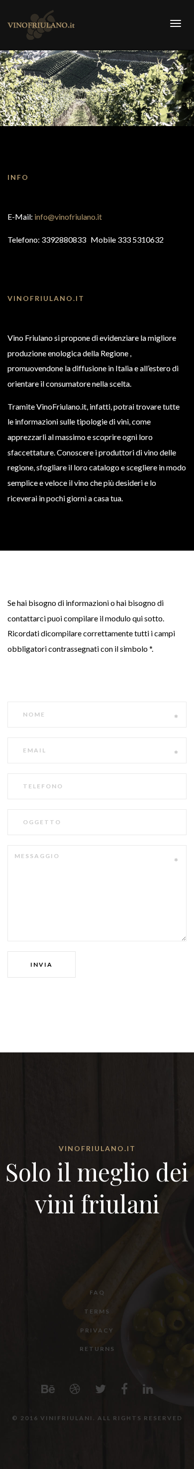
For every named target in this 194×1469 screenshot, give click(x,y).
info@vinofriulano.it (68, 216)
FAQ (97, 1292)
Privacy (97, 1330)
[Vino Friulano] (41, 23)
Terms (97, 1311)
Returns (97, 1348)
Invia (41, 964)
